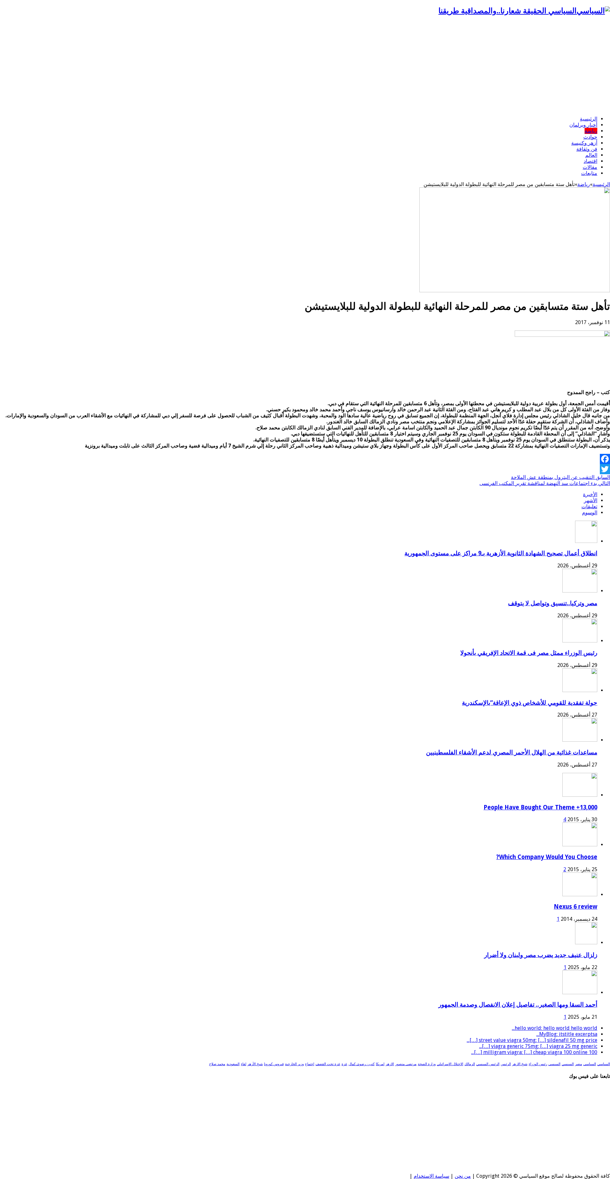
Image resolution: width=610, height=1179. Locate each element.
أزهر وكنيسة (584, 143)
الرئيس (506, 1064)
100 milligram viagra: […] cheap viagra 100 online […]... (534, 1052)
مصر (578, 1064)
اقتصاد (590, 161)
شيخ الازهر (519, 1064)
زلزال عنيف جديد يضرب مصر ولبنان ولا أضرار (540, 955)
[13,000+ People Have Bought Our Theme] (579, 795)
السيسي (568, 1064)
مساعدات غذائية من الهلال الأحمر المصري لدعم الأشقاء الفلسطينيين (511, 752)
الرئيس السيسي (487, 1064)
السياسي (603, 1064)
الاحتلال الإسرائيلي (450, 1064)
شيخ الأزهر (255, 1064)
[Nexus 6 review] (579, 894)
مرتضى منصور (406, 1064)
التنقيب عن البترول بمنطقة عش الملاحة (560, 477)
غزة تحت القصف (327, 1064)
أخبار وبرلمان (583, 125)
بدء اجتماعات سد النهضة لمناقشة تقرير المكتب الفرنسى (544, 483)
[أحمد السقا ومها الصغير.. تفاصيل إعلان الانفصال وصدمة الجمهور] (579, 992)
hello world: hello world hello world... (554, 1028)
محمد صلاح (217, 1064)
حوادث (590, 137)
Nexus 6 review (575, 906)
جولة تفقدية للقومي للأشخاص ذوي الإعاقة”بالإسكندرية (529, 702)
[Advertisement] (305, 66)
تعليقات (589, 506)
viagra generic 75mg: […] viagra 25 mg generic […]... (538, 1046)
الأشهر (590, 500)
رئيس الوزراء (538, 1064)
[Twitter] (305, 469)
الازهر (390, 1064)
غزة (344, 1064)
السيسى (554, 1064)
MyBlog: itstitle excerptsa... (566, 1034)
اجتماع (309, 1064)
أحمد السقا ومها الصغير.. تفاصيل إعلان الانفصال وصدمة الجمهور (517, 1004)
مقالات (590, 167)
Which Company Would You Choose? (546, 857)
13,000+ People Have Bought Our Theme (540, 807)
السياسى (589, 1064)
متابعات (589, 173)
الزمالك (469, 1064)
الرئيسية (588, 119)
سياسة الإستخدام (431, 1176)
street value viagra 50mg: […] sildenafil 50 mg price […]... (532, 1040)
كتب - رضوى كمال (362, 1064)
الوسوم (589, 513)
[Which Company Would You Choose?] (579, 845)
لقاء (243, 1064)
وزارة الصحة (427, 1064)
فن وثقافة (586, 149)
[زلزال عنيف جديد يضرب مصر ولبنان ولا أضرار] (586, 943)
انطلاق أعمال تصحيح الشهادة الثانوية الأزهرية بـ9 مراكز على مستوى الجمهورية (500, 553)
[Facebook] (305, 459)
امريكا (380, 1064)
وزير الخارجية (294, 1064)
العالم (591, 155)
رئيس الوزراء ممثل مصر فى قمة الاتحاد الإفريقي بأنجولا (528, 652)
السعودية (233, 1064)
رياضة (591, 131)
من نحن (463, 1176)
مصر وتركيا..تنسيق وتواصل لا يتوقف (552, 603)
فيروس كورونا (274, 1064)
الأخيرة (590, 494)
